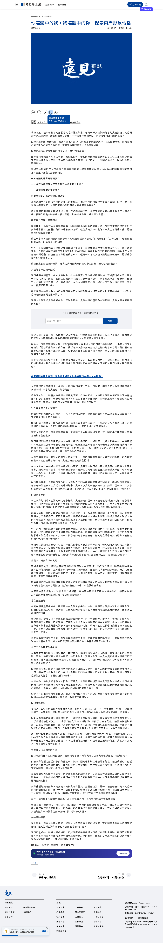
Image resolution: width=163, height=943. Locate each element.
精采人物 (98, 921)
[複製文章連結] (45, 112)
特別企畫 (60, 916)
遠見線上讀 (36, 16)
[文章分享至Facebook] (39, 112)
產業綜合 (60, 926)
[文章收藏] (50, 112)
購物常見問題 (29, 907)
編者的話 (60, 921)
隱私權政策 (143, 918)
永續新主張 (99, 926)
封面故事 (48, 16)
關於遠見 (9, 907)
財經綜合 (79, 926)
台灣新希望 (99, 916)
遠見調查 (98, 907)
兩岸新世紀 (80, 912)
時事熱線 (98, 912)
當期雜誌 (49, 4)
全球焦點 (79, 907)
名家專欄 (60, 912)
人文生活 (79, 916)
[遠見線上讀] (31, 4)
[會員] (146, 4)
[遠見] (9, 894)
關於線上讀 (10, 912)
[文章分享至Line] (32, 112)
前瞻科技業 (61, 931)
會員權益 (27, 912)
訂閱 (110, 320)
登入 (51, 121)
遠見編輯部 (35, 28)
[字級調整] (55, 112)
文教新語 (79, 921)
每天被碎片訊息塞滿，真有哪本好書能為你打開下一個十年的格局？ (67, 376)
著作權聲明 (130, 918)
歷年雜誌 (62, 4)
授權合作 (9, 916)
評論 (34, 862)
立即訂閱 (136, 4)
